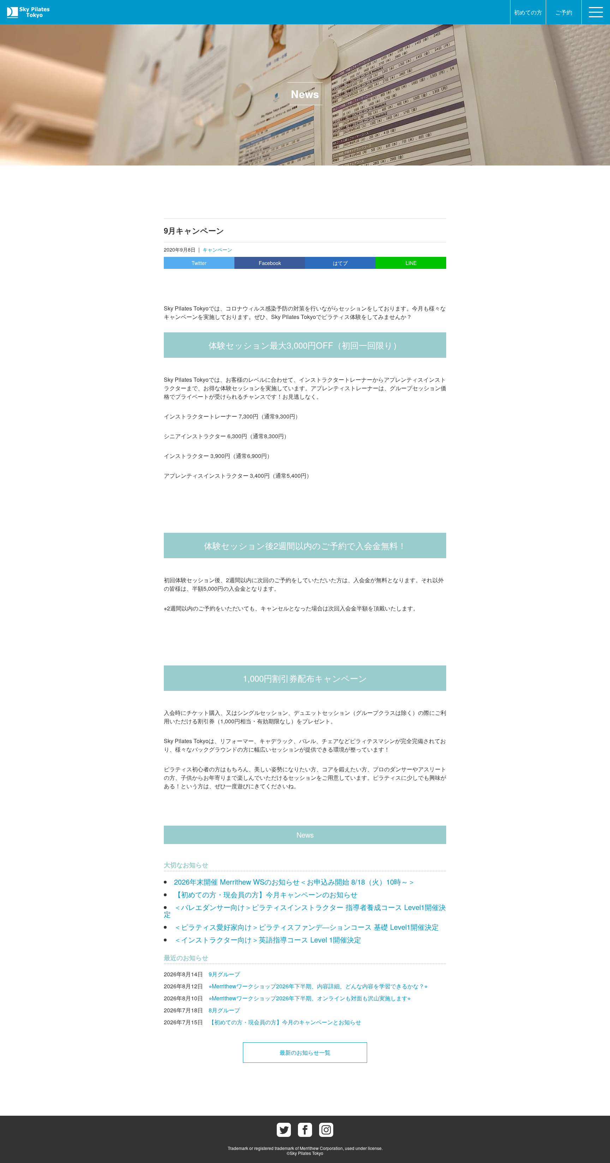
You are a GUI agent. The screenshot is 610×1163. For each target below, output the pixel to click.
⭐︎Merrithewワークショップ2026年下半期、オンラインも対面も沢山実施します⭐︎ (310, 998)
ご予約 (563, 12)
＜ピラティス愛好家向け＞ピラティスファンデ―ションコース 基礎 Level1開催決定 (306, 927)
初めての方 (528, 12)
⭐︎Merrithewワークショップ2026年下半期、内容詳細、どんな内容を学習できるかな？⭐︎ (318, 986)
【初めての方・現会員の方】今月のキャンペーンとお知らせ (285, 1022)
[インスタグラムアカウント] (326, 1130)
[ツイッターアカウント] (284, 1130)
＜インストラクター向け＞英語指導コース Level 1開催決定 (267, 939)
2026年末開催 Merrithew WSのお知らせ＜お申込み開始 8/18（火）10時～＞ (294, 881)
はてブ (340, 262)
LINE (411, 262)
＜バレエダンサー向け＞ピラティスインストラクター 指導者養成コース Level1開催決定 (305, 910)
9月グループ (224, 974)
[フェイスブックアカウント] (305, 1130)
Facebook (270, 262)
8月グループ (224, 1010)
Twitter (199, 262)
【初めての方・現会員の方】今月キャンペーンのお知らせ (266, 894)
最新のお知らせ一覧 (305, 1052)
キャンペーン (217, 249)
